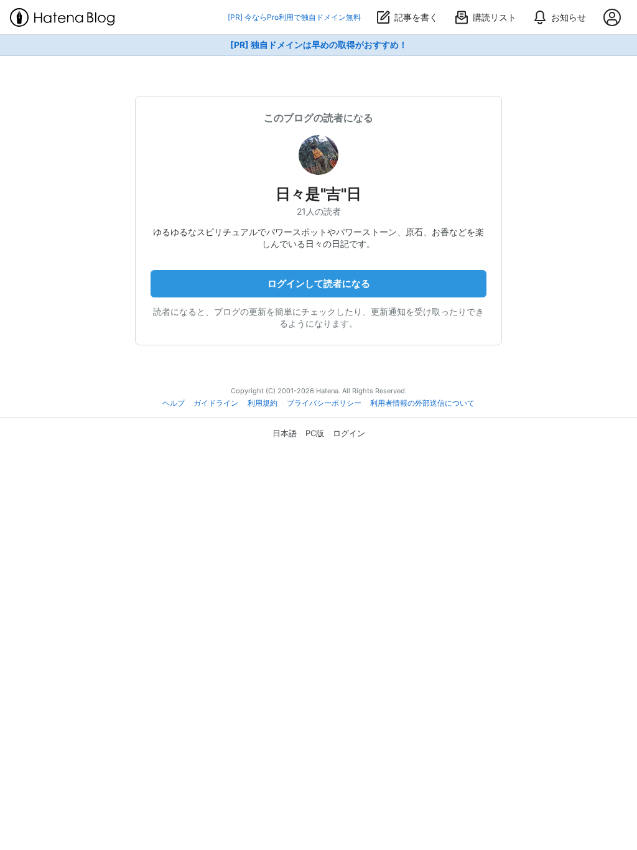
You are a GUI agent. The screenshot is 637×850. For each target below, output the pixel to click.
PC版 (314, 433)
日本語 (284, 433)
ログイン (349, 433)
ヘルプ (173, 403)
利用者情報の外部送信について (422, 403)
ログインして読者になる (318, 283)
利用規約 (262, 403)
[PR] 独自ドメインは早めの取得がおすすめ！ (318, 45)
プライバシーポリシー (324, 403)
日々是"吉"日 (318, 194)
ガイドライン (215, 403)
